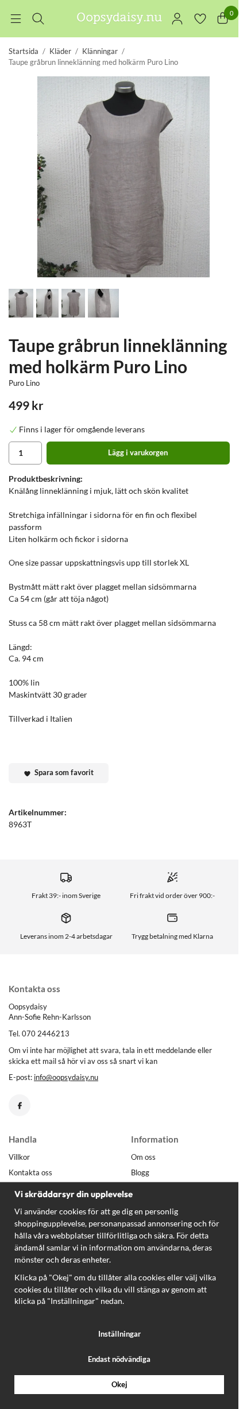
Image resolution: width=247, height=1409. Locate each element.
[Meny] (16, 18)
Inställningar (119, 1333)
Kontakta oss (30, 1172)
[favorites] (200, 18)
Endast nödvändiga (119, 1359)
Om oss (143, 1157)
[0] (222, 18)
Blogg (140, 1172)
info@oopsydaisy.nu (66, 1077)
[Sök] (38, 18)
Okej (119, 1384)
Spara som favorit (62, 772)
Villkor (19, 1157)
